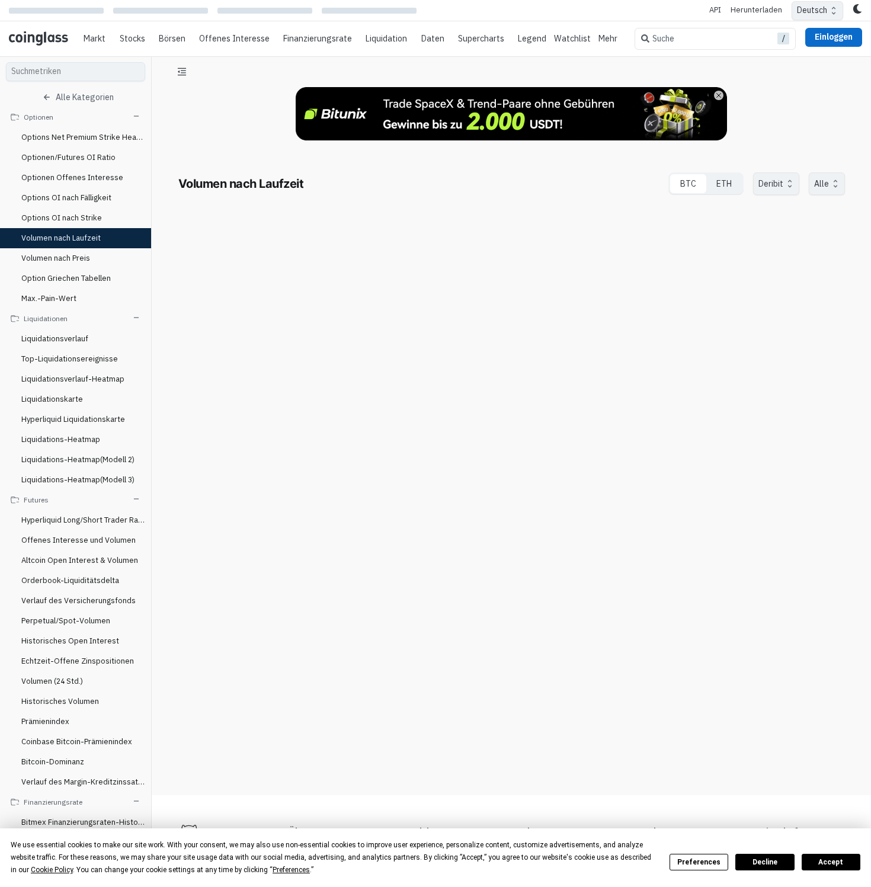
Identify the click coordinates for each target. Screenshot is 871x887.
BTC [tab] (688, 183)
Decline (764, 862)
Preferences (699, 862)
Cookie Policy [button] (52, 870)
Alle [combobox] (821, 183)
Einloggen (834, 36)
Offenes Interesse (234, 38)
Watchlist (572, 38)
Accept (830, 862)
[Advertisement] (511, 741)
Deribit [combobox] (770, 183)
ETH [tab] (724, 183)
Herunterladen (756, 10)
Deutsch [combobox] (812, 10)
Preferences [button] (291, 870)
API (715, 10)
